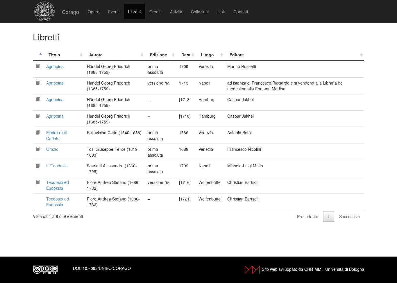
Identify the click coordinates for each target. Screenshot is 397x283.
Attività (176, 12)
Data (185, 55)
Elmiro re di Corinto (56, 135)
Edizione (158, 55)
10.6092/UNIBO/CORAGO (107, 268)
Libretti (134, 12)
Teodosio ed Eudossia (57, 185)
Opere (93, 12)
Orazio (52, 149)
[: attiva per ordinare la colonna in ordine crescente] (38, 55)
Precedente (307, 216)
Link (221, 12)
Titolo (54, 55)
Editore (237, 55)
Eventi (113, 12)
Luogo (207, 55)
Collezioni (200, 12)
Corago (70, 11)
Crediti (155, 12)
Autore (96, 55)
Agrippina (55, 66)
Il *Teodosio (57, 166)
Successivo (349, 216)
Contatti (241, 12)
